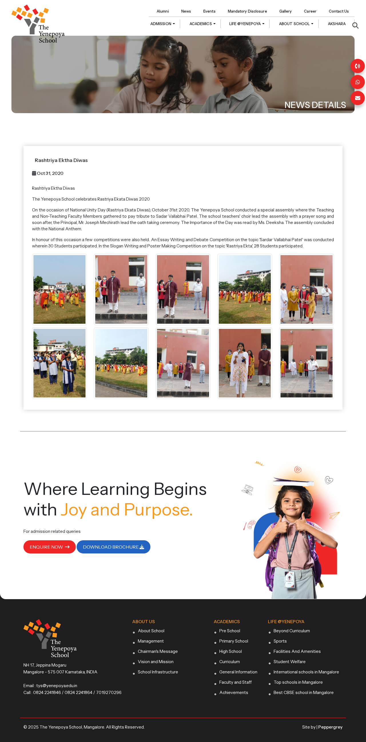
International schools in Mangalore (306, 672)
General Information (238, 672)
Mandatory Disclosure (247, 11)
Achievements (233, 692)
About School (294, 23)
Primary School (233, 641)
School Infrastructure (158, 672)
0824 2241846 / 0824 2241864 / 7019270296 (77, 692)
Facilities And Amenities (297, 651)
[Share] (358, 82)
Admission (160, 23)
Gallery (285, 11)
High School (230, 651)
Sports (280, 641)
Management (151, 641)
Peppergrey (330, 727)
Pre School (229, 630)
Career (310, 11)
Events (209, 11)
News (186, 11)
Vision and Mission (156, 661)
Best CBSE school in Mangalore (304, 692)
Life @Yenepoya (245, 23)
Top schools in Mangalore (298, 682)
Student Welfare (290, 661)
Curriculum (229, 661)
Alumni (163, 11)
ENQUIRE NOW (47, 547)
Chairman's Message (158, 651)
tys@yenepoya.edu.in (56, 685)
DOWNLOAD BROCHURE (111, 547)
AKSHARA (337, 23)
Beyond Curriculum (292, 630)
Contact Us (339, 11)
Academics (201, 23)
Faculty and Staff (235, 682)
